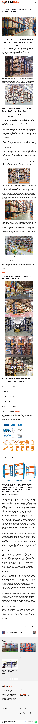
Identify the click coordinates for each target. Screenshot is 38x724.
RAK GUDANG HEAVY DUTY (24, 694)
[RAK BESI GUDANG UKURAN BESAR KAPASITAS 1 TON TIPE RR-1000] (10, 647)
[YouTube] (17, 679)
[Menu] (35, 2)
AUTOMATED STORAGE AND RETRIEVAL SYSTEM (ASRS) (27, 689)
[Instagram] (15, 679)
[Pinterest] (19, 626)
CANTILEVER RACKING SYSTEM (25, 690)
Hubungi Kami (4, 709)
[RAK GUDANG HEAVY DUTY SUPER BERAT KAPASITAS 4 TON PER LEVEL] (28, 647)
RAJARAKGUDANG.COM (18, 620)
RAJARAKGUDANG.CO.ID (8, 620)
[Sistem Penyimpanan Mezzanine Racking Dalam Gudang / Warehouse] (10, 664)
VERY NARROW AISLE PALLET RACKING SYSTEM (27, 698)
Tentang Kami (4, 708)
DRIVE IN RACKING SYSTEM (24, 693)
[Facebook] (12, 626)
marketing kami (17, 411)
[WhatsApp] (25, 626)
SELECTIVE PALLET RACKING (24, 695)
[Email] (32, 626)
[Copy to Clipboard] (5, 626)
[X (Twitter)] (12, 679)
